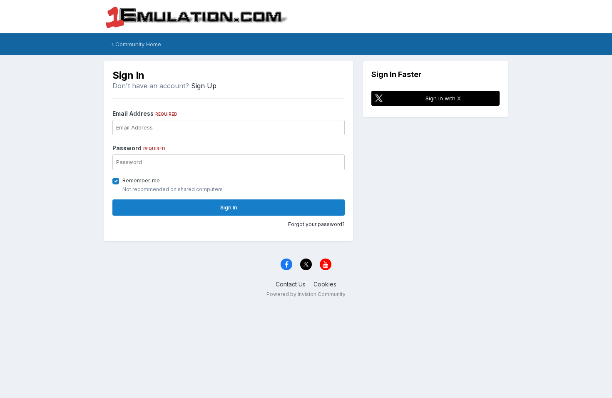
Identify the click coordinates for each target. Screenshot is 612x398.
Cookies (324, 284)
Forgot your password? (316, 224)
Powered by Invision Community (306, 294)
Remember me (141, 180)
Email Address (144, 113)
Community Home (137, 44)
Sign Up (203, 86)
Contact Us (291, 284)
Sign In (228, 207)
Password (138, 148)
